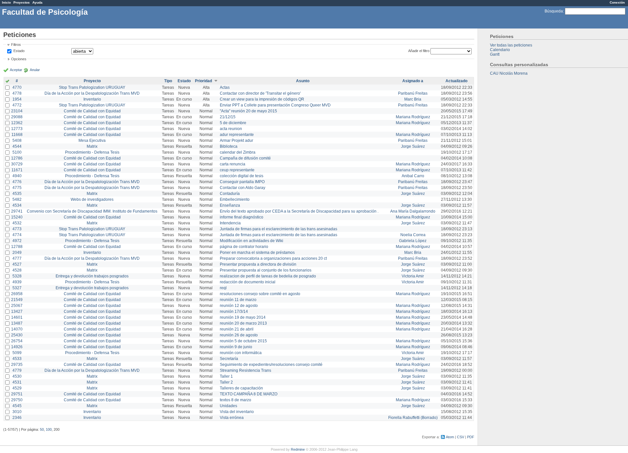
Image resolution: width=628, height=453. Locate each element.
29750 (17, 400)
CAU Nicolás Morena (509, 73)
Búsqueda (554, 11)
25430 (17, 335)
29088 (17, 117)
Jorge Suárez (413, 146)
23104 (17, 111)
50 (42, 429)
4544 (17, 146)
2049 (17, 252)
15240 (17, 217)
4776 (17, 181)
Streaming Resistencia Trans (245, 370)
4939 (17, 282)
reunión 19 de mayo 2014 (243, 317)
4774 (17, 235)
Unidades (228, 406)
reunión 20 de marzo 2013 (243, 323)
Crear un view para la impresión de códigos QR (262, 99)
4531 (17, 382)
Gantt (494, 54)
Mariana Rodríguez (413, 117)
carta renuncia (232, 164)
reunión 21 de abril (236, 329)
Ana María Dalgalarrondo (412, 211)
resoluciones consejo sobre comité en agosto (260, 294)
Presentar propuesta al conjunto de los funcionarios (265, 270)
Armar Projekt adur (236, 140)
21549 (17, 299)
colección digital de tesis (241, 176)
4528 (17, 270)
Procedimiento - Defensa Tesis (92, 152)
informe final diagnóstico (241, 217)
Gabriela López (413, 240)
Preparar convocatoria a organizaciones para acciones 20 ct (273, 258)
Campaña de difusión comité (245, 158)
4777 (17, 258)
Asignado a (412, 81)
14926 (17, 347)
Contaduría (230, 193)
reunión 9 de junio (236, 347)
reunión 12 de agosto (239, 305)
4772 (17, 105)
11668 (17, 134)
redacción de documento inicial (247, 282)
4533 (17, 358)
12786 (17, 158)
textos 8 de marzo (235, 400)
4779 (17, 370)
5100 (17, 152)
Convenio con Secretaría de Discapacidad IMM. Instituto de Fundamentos (92, 211)
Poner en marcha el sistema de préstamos (257, 252)
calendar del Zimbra (237, 152)
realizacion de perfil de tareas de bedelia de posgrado (268, 276)
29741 (17, 211)
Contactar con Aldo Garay (242, 187)
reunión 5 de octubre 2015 (243, 341)
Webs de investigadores (92, 199)
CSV (460, 437)
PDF (470, 437)
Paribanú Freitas (412, 93)
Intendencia (230, 223)
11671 (17, 170)
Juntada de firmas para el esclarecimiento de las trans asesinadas (278, 229)
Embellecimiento (235, 199)
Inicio (6, 2)
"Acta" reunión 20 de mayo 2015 (248, 111)
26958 (17, 294)
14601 (17, 317)
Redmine (298, 449)
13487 (17, 323)
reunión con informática (241, 352)
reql (223, 288)
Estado (19, 51)
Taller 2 (226, 382)
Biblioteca (228, 146)
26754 (17, 341)
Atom (450, 437)
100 (49, 429)
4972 (17, 240)
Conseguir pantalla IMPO (242, 181)
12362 (17, 123)
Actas (225, 87)
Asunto (302, 81)
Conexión (617, 2)
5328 (17, 276)
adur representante (237, 134)
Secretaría (229, 358)
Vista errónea (232, 417)
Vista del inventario (237, 411)
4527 (17, 264)
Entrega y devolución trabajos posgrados (92, 276)
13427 (17, 311)
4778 (17, 93)
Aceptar (16, 70)
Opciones (18, 59)
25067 (17, 305)
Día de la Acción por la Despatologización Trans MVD (92, 93)
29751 (17, 394)
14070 (17, 329)
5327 (17, 288)
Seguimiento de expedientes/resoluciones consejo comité (271, 364)
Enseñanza (230, 205)
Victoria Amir (413, 276)
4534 (17, 205)
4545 (17, 406)
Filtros (16, 45)
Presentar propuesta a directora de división (258, 264)
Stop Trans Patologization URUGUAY (92, 87)
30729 (17, 164)
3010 (17, 411)
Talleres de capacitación (241, 388)
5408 (17, 140)
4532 (17, 223)
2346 (17, 417)
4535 (17, 193)
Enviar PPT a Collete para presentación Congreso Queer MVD (275, 105)
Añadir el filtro (418, 51)
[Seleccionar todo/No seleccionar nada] (7, 81)
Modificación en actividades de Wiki (251, 240)
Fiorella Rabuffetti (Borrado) (413, 417)
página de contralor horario (244, 246)
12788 (17, 246)
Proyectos (21, 2)
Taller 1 (226, 376)
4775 (17, 187)
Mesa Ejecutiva (92, 140)
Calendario (500, 49)
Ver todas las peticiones (511, 45)
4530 (17, 376)
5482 (17, 199)
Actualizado (456, 81)
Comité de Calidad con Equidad (92, 111)
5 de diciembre (233, 123)
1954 (17, 99)
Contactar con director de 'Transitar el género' (260, 93)
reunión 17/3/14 (234, 311)
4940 (17, 176)
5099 (17, 352)
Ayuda (37, 2)
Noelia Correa (413, 235)
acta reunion (231, 128)
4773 (17, 229)
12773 (17, 128)
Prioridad (203, 81)
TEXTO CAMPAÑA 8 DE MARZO (248, 394)
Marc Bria (412, 99)
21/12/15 (228, 117)
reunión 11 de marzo (238, 299)
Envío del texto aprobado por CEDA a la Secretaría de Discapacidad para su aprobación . (299, 211)
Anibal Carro (413, 176)
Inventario (92, 99)
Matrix (92, 146)
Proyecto (92, 81)
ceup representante (237, 170)
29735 (17, 364)
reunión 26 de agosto (239, 335)
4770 (17, 87)
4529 (17, 388)
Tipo (168, 81)
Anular (35, 70)
